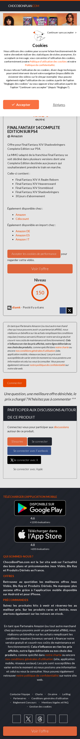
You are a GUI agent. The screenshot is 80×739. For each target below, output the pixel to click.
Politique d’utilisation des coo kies (48, 61)
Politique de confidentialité (40, 65)
